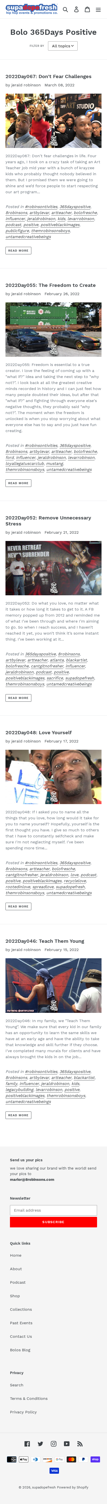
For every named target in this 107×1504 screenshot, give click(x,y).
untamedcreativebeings (28, 236)
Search (16, 1385)
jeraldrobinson (41, 218)
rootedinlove (17, 886)
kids (61, 218)
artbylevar (39, 212)
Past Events (21, 1323)
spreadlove (43, 886)
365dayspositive (74, 206)
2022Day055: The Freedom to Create (50, 285)
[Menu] (98, 9)
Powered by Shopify (72, 1487)
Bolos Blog (20, 1350)
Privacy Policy (23, 1412)
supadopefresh (79, 678)
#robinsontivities (41, 206)
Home (15, 1255)
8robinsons (16, 212)
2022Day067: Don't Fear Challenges (48, 76)
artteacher (61, 212)
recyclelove (75, 880)
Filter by (37, 46)
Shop (15, 1295)
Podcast (18, 1282)
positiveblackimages (60, 224)
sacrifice (55, 678)
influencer (15, 218)
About (16, 1268)
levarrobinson (80, 218)
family (11, 1083)
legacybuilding (19, 1089)
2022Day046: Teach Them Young (44, 941)
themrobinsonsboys (50, 230)
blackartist (76, 660)
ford (9, 457)
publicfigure (17, 230)
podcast (13, 224)
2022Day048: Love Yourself (38, 732)
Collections (21, 1309)
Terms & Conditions (29, 1398)
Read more (18, 250)
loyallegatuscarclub (24, 463)
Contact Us (21, 1336)
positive (30, 224)
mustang (54, 463)
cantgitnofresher (47, 666)
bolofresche (85, 212)
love (74, 874)
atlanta (57, 660)
